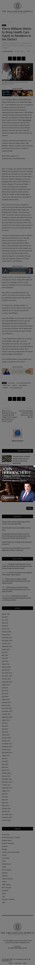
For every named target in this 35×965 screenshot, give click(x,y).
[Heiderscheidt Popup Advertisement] (17, 500)
